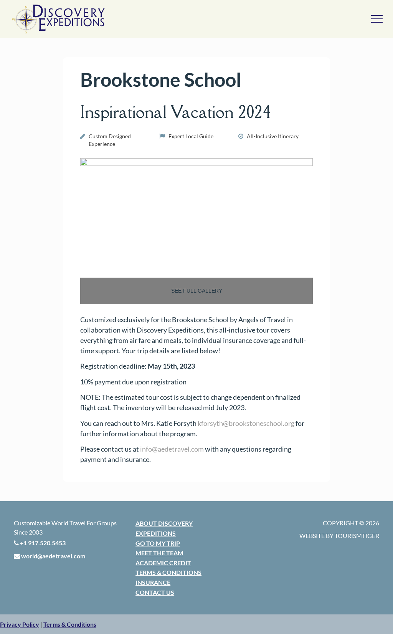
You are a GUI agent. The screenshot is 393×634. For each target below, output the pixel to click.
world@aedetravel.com (52, 556)
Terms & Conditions (168, 572)
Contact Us (154, 592)
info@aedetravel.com (172, 449)
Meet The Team (159, 552)
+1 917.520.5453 (42, 542)
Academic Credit (163, 562)
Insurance (152, 582)
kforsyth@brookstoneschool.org (246, 423)
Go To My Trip (157, 543)
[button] (19, 624)
